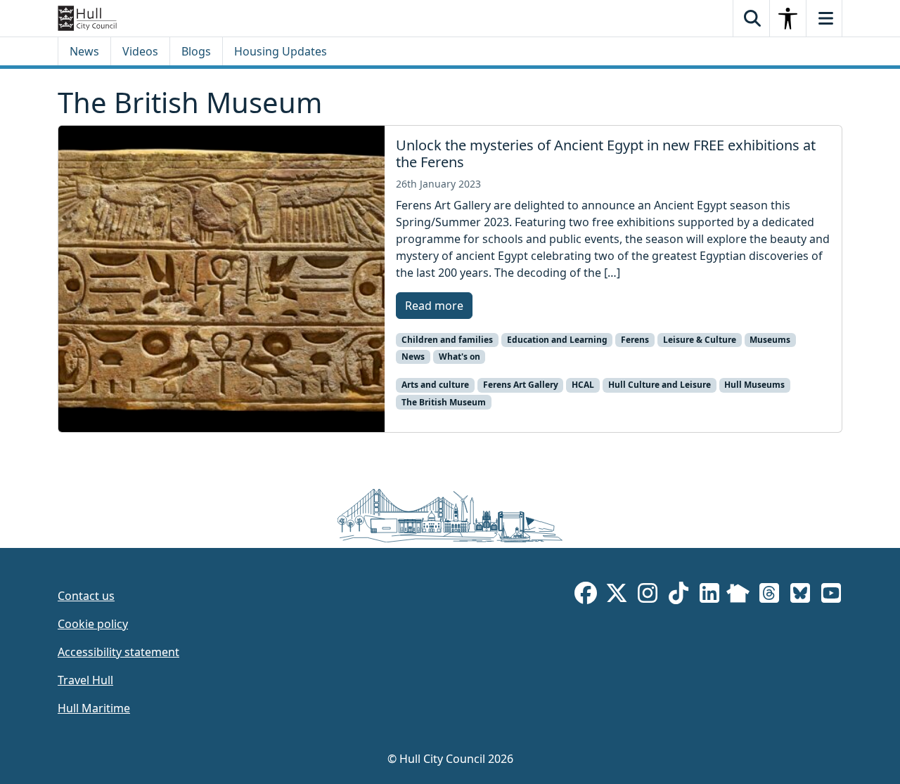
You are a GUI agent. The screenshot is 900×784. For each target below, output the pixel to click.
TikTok (678, 595)
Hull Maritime (94, 708)
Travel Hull (85, 680)
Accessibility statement (118, 652)
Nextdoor (738, 595)
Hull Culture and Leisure (659, 385)
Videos (140, 51)
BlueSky (800, 595)
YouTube (831, 595)
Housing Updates (280, 51)
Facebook (585, 595)
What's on (459, 356)
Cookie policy (93, 624)
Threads (769, 595)
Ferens (635, 340)
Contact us (86, 595)
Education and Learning (557, 340)
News (84, 51)
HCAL (583, 385)
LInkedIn (709, 595)
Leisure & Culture (699, 340)
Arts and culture (435, 385)
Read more (434, 305)
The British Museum (443, 402)
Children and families (447, 340)
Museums (770, 340)
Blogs (196, 51)
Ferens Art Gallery (520, 385)
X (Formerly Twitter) (616, 595)
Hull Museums (754, 385)
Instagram (647, 595)
